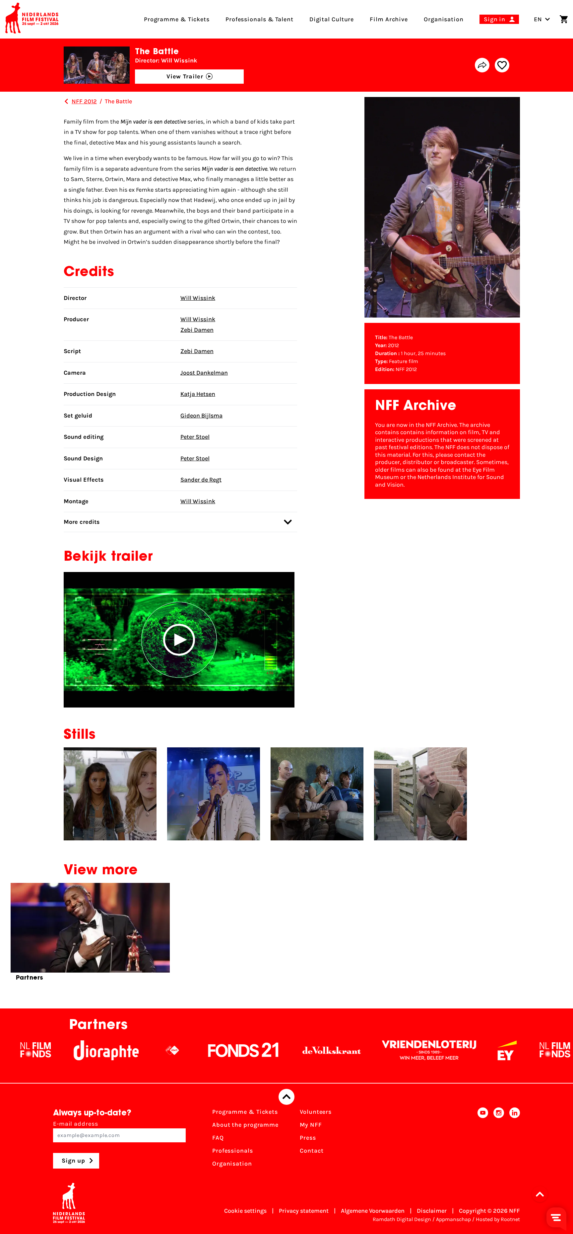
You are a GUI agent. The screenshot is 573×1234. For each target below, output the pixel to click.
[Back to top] (286, 1097)
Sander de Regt (201, 479)
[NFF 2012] (66, 101)
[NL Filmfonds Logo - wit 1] (498, 1050)
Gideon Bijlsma (201, 415)
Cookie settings (245, 1210)
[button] (179, 640)
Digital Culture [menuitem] (331, 19)
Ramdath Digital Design (402, 1219)
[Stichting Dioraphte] (49, 1050)
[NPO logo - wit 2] (115, 1050)
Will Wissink (197, 298)
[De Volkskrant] (275, 1050)
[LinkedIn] (514, 1139)
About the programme (245, 1124)
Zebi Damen (197, 329)
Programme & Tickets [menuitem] (177, 19)
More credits (82, 521)
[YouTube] (483, 1139)
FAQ (218, 1137)
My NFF (311, 1124)
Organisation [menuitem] (444, 19)
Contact (311, 1150)
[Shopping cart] (564, 19)
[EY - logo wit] (450, 1050)
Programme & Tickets (245, 1111)
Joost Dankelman (204, 372)
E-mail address (75, 1123)
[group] (90, 935)
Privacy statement (304, 1210)
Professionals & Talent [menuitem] (259, 19)
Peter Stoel (195, 436)
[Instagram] (498, 1139)
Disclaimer (432, 1210)
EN (538, 19)
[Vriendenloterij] (372, 1050)
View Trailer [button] (184, 76)
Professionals (232, 1150)
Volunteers (316, 1111)
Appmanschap (453, 1219)
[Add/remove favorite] (502, 65)
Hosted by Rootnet (498, 1219)
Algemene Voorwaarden (373, 1210)
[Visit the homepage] (31, 19)
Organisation (232, 1163)
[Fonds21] (186, 1050)
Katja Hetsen (197, 394)
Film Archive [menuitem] (389, 19)
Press (308, 1137)
